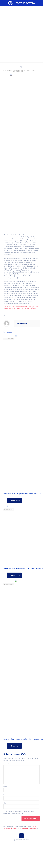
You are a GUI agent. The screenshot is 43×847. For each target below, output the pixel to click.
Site (4, 803)
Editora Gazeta (18, 70)
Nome (5, 786)
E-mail (5, 795)
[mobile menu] (40, 3)
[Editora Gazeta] (21, 3)
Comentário (7, 764)
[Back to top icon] (21, 835)
